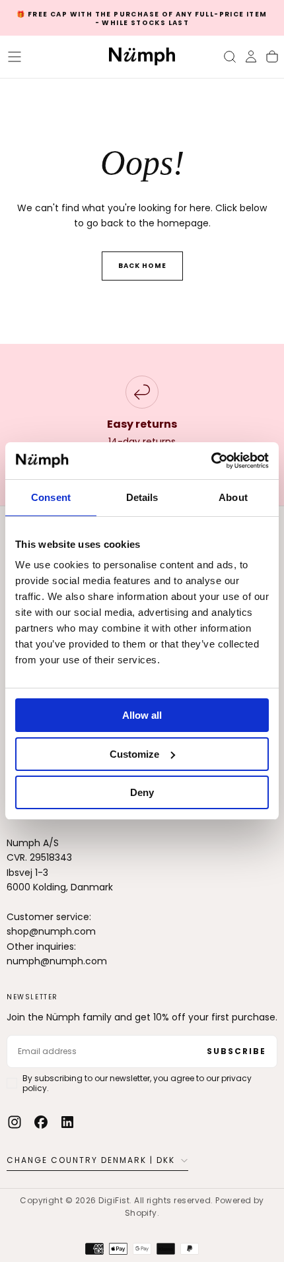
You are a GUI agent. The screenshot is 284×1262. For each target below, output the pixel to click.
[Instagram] (14, 1122)
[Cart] (272, 56)
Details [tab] (142, 497)
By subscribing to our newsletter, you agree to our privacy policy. (137, 1083)
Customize (134, 754)
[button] (14, 57)
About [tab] (233, 497)
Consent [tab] (51, 497)
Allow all (142, 715)
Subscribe (236, 1051)
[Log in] (251, 56)
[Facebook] (41, 1122)
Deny (142, 792)
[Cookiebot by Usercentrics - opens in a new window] (211, 460)
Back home (142, 266)
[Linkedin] (67, 1122)
